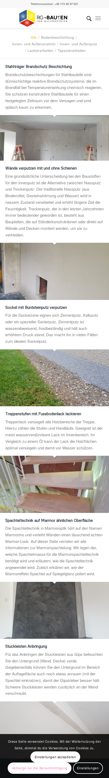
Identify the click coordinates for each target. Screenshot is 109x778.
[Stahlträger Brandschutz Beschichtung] (54, 138)
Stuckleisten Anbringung (26, 646)
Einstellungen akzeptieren (55, 757)
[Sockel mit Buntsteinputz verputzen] (54, 377)
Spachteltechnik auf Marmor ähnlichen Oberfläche (49, 520)
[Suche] (86, 18)
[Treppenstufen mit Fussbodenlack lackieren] (54, 484)
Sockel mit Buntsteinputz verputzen (36, 307)
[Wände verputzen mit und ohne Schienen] (54, 271)
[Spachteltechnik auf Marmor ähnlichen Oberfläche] (54, 610)
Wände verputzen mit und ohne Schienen (41, 168)
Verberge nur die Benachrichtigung (39, 768)
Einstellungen (88, 768)
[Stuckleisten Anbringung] (54, 729)
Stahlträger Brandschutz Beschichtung (38, 66)
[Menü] (98, 18)
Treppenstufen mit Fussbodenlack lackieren (43, 413)
